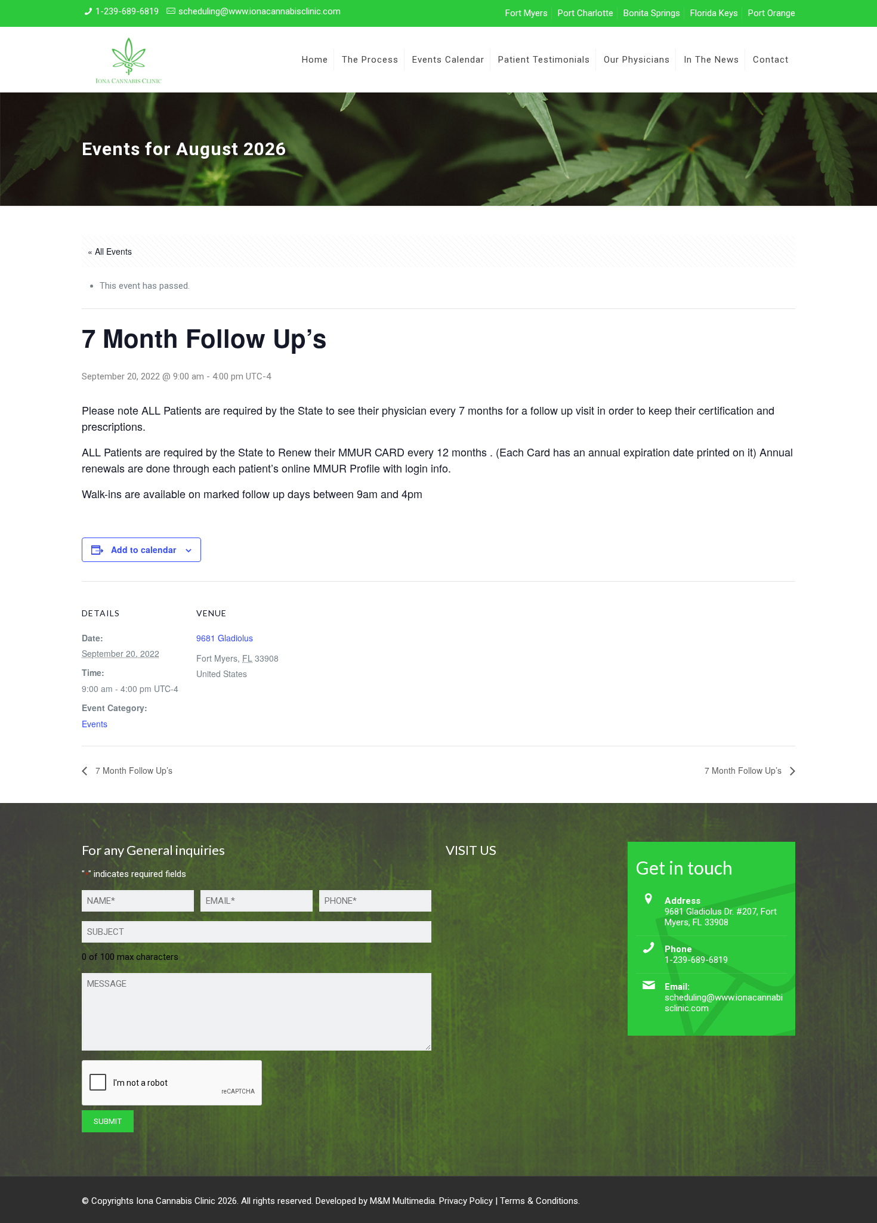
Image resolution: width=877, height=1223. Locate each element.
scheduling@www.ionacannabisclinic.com (259, 11)
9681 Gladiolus (224, 638)
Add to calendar (143, 549)
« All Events (110, 251)
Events (94, 724)
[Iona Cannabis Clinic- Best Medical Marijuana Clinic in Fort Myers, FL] (128, 59)
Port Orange (771, 13)
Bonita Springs (651, 13)
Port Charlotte (585, 13)
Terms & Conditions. (540, 1201)
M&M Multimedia (402, 1201)
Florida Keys (714, 13)
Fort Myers (526, 13)
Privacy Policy (466, 1201)
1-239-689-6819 (127, 11)
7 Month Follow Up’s (132, 770)
